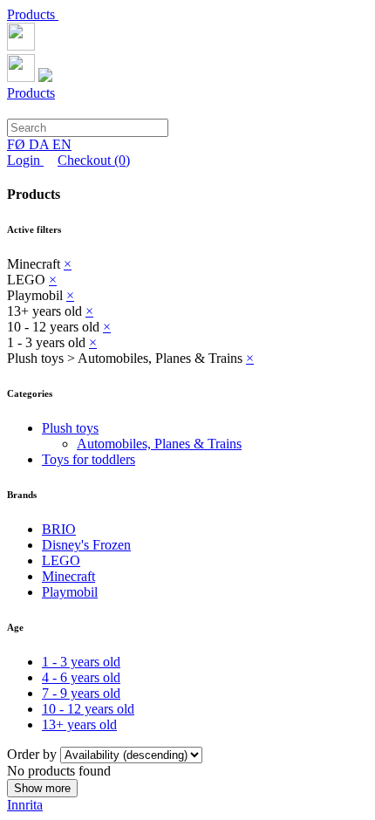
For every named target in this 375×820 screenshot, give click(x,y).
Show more (42, 788)
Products (32, 14)
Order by (33, 754)
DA (40, 144)
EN (62, 144)
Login (25, 160)
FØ (18, 144)
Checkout (94, 160)
